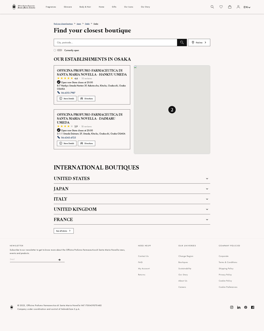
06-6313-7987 (68, 92)
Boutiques (183, 262)
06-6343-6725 (68, 137)
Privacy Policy (225, 274)
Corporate (224, 256)
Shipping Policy (226, 268)
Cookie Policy (225, 280)
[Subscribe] (59, 259)
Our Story (183, 274)
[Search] (212, 7)
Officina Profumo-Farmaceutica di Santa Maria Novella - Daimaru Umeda (89, 118)
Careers (182, 287)
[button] (172, 109)
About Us (182, 280)
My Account (144, 268)
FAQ (140, 262)
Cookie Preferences (228, 287)
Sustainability (184, 268)
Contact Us (143, 256)
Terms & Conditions (228, 262)
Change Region (185, 256)
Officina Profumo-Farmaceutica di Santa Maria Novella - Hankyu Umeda (92, 72)
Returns (141, 274)
